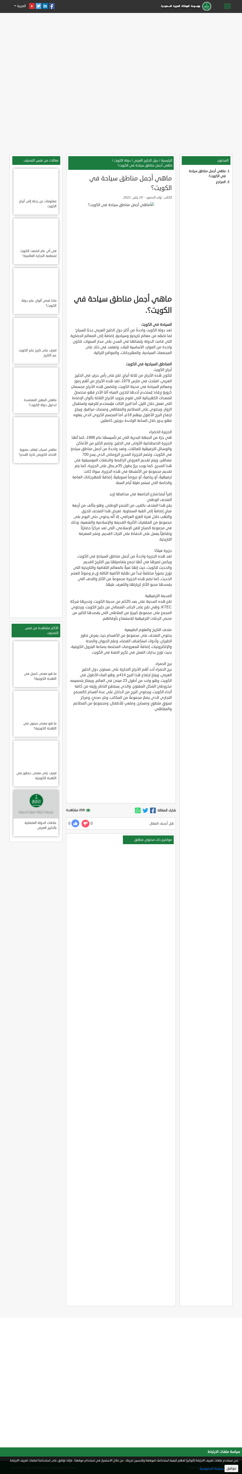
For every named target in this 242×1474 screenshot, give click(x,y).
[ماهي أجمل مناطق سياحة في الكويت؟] (153, 810)
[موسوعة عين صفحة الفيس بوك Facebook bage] (52, 6)
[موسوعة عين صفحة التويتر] (38, 6)
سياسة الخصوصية (211, 1468)
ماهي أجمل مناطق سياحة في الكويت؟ (145, 165)
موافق (231, 1468)
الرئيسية (166, 160)
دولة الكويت (122, 160)
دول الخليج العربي (146, 160)
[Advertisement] (121, 48)
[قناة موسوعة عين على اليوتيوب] (32, 6)
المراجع (221, 182)
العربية (21, 6)
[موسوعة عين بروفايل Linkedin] (45, 6)
